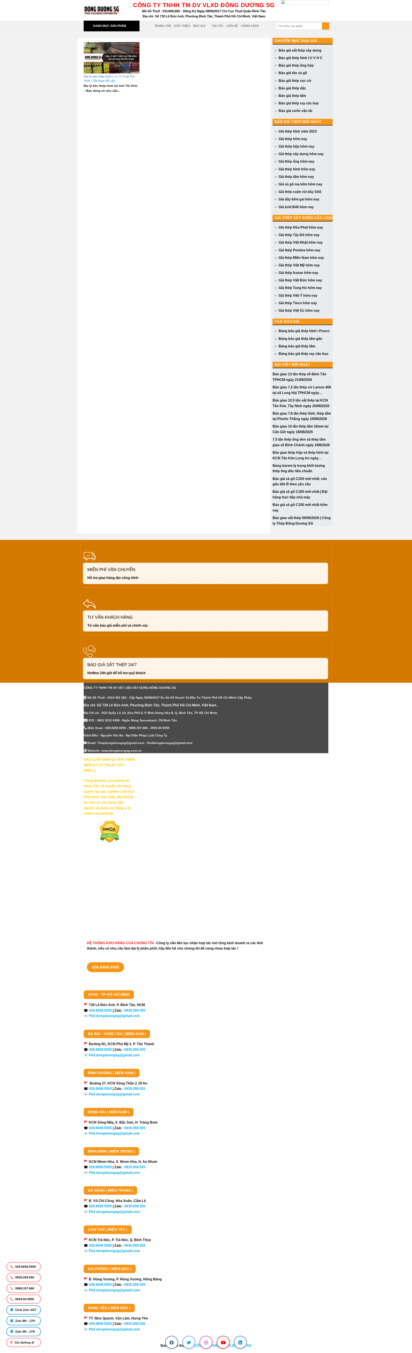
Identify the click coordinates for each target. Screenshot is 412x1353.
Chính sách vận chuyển (103, 884)
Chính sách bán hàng (101, 868)
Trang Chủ (162, 25)
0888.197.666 (24, 1288)
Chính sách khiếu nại (101, 906)
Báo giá (199, 25)
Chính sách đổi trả (99, 914)
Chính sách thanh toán (102, 876)
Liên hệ (232, 25)
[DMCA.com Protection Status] (110, 831)
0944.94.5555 (24, 1299)
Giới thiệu (182, 25)
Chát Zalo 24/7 (25, 1310)
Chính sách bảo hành (101, 921)
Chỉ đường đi (24, 1342)
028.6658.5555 (25, 1266)
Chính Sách (250, 25)
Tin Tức (217, 25)
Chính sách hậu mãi (100, 899)
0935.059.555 (24, 1277)
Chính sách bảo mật (100, 891)
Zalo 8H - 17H (24, 1320)
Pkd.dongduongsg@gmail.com (114, 1016)
